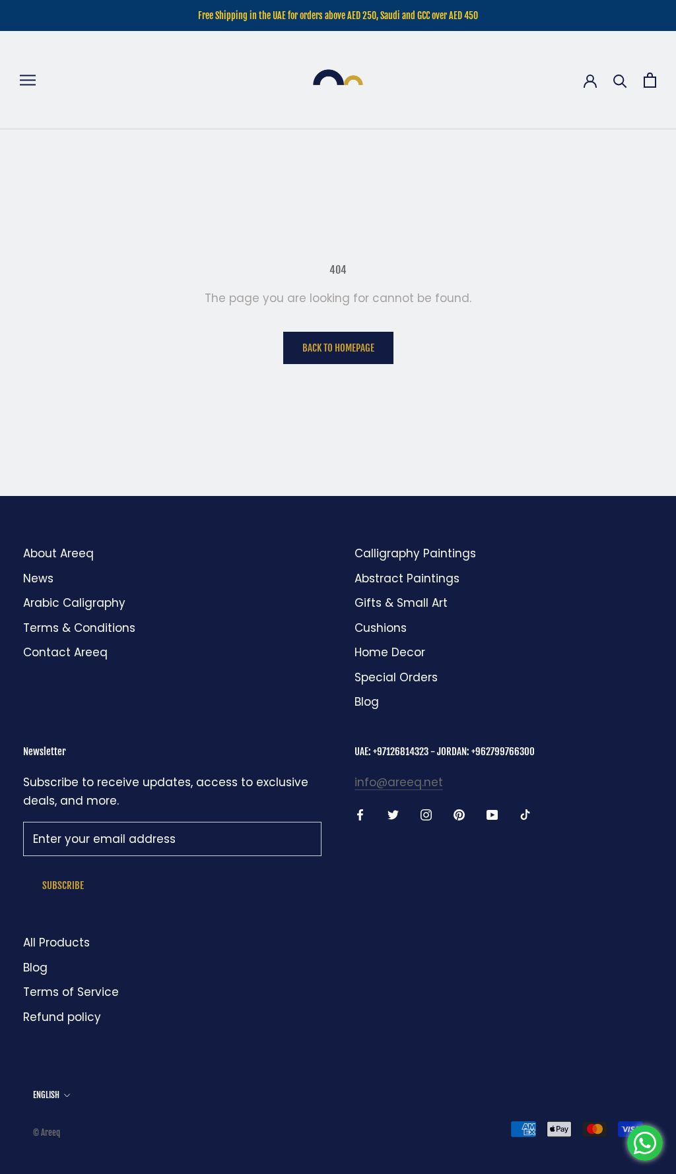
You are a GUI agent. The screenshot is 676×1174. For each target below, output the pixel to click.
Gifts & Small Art (401, 603)
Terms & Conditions (79, 628)
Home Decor (390, 652)
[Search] (620, 80)
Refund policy (62, 1017)
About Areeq (58, 553)
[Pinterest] (459, 814)
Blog (367, 702)
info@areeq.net (399, 782)
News (38, 578)
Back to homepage (338, 348)
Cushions (381, 628)
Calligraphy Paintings (415, 553)
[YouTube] (492, 814)
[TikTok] (525, 814)
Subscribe (63, 885)
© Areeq (46, 1132)
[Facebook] (360, 814)
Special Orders (396, 677)
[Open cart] (650, 80)
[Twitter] (393, 814)
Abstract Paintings (407, 578)
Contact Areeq (65, 652)
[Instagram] (426, 814)
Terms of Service (71, 992)
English (46, 1095)
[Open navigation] (28, 80)
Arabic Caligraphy (74, 603)
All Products (56, 942)
